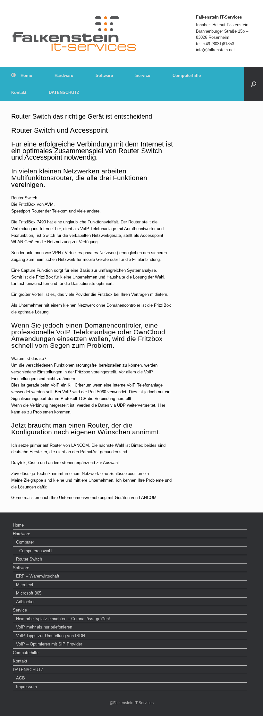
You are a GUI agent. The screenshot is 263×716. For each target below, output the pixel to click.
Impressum (26, 686)
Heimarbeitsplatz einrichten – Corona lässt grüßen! (63, 618)
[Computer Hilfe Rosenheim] (74, 33)
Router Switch (29, 559)
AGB (20, 678)
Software (104, 75)
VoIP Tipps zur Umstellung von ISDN (50, 635)
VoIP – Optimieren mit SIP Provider (49, 644)
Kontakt (18, 92)
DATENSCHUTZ (64, 92)
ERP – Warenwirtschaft (37, 576)
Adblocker (25, 601)
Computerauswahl (35, 550)
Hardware (64, 75)
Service (142, 75)
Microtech (25, 584)
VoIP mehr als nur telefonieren (44, 627)
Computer (25, 542)
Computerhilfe (187, 75)
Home (26, 75)
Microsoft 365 (28, 593)
